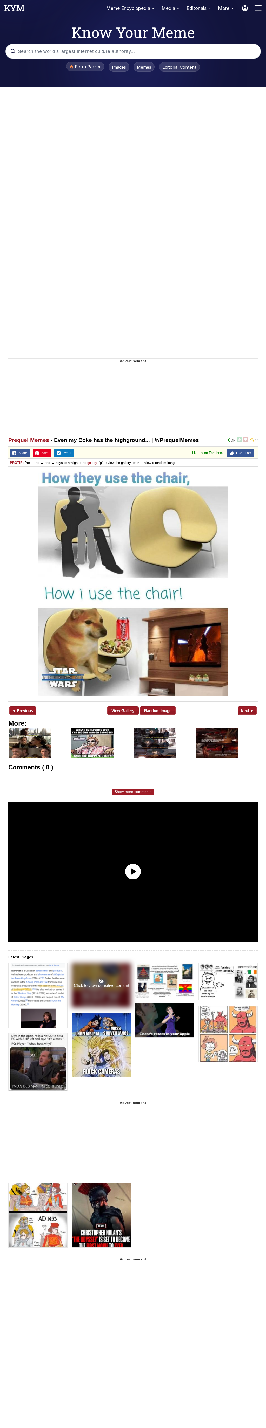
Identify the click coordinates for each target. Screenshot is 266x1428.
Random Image (157, 710)
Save (44, 453)
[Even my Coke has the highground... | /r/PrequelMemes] (133, 583)
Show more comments (133, 792)
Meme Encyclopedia (128, 8)
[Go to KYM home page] (14, 9)
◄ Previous (22, 710)
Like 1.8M (242, 453)
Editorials (196, 8)
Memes (144, 67)
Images (119, 67)
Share (21, 453)
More (224, 8)
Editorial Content (179, 67)
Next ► (247, 710)
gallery (92, 463)
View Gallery (122, 710)
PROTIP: (17, 463)
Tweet (66, 453)
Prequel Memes (28, 440)
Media (168, 8)
